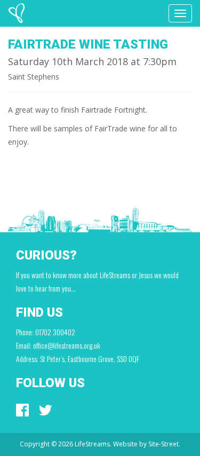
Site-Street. (164, 444)
